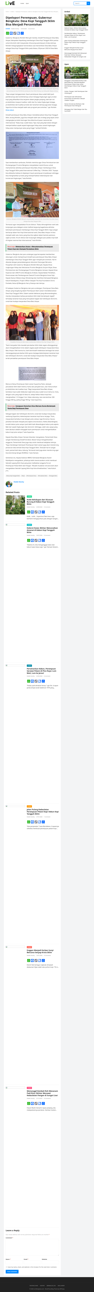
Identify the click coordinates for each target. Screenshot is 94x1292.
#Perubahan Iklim (42, 476)
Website (44, 1259)
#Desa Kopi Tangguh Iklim (13, 476)
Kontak (42, 1285)
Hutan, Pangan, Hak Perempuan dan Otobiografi (75, 92)
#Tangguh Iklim (53, 476)
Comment (9, 1238)
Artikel (12, 11)
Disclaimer (61, 1285)
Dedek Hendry (15, 29)
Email (26, 1259)
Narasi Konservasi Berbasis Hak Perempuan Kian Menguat (74, 105)
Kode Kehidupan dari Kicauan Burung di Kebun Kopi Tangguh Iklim (40, 501)
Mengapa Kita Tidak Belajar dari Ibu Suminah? (75, 110)
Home (7, 11)
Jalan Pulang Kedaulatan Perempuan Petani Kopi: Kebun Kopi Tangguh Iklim (43, 811)
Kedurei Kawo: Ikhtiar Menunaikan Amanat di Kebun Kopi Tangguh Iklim (42, 530)
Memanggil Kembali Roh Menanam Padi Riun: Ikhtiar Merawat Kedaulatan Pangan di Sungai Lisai (42, 1093)
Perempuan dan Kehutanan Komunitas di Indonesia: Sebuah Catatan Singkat (74, 98)
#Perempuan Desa (31, 476)
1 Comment (47, 817)
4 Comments (47, 1098)
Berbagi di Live (51, 1285)
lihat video (9, 110)
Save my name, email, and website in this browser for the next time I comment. (32, 1267)
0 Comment (31, 29)
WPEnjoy (62, 1289)
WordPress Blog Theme (51, 1289)
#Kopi (23, 476)
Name (8, 1259)
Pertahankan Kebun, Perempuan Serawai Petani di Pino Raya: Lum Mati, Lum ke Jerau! (41, 670)
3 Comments (47, 955)
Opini (66, 64)
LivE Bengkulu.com (39, 1289)
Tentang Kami (33, 1285)
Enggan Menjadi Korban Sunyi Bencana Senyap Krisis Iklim (40, 951)
